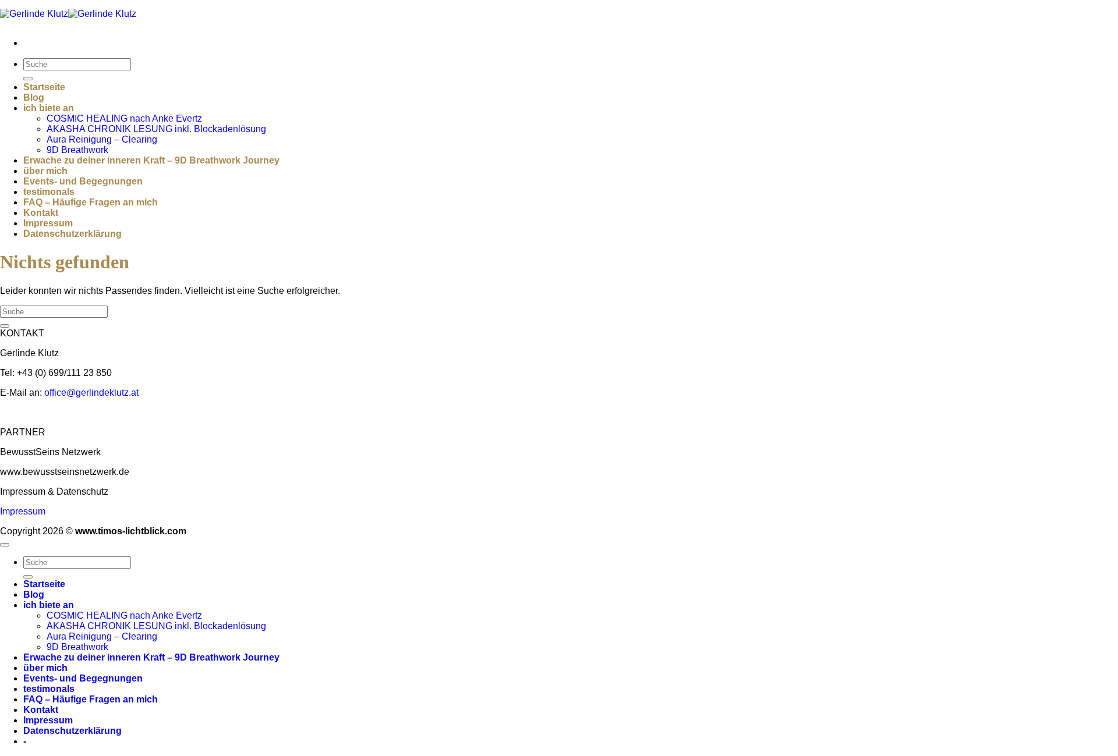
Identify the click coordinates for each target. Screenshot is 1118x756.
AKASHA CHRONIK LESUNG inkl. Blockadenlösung (156, 129)
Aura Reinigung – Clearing (102, 139)
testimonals (49, 192)
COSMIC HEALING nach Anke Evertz (124, 118)
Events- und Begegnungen (83, 181)
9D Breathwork (77, 150)
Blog (33, 97)
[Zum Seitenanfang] (4, 544)
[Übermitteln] (28, 78)
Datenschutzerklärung (72, 234)
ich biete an (48, 108)
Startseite (44, 87)
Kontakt (40, 213)
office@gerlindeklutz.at (91, 392)
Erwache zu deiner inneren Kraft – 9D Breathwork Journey (151, 160)
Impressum (48, 223)
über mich (45, 171)
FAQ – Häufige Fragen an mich (90, 202)
